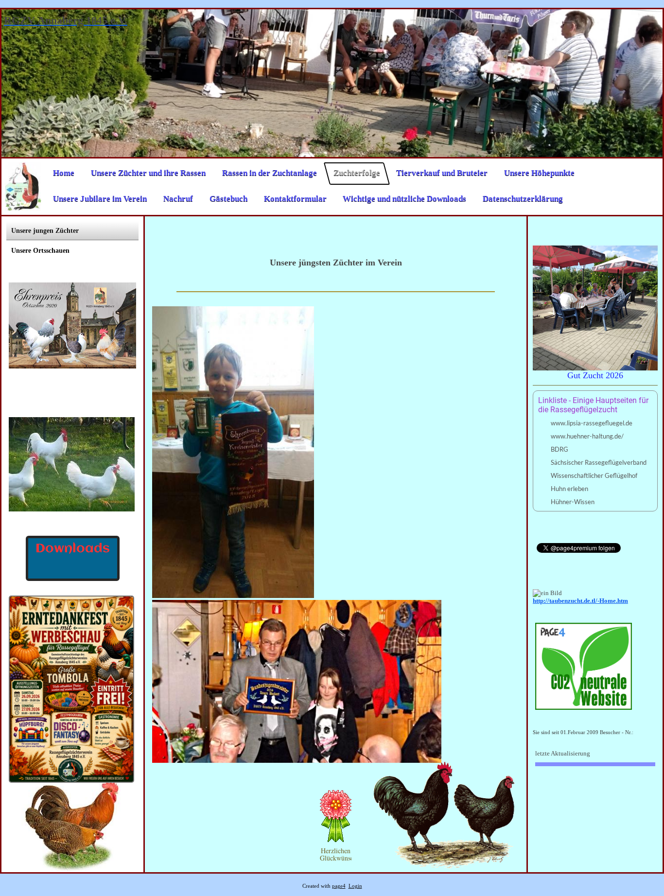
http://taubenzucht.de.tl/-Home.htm (580, 600)
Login (355, 886)
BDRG (559, 449)
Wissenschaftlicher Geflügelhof (594, 475)
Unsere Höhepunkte (539, 173)
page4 (339, 886)
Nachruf (178, 198)
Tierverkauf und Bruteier (442, 173)
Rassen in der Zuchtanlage (269, 173)
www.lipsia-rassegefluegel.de (591, 423)
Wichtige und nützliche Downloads (404, 198)
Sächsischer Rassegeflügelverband (599, 462)
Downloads (72, 549)
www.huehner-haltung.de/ (587, 436)
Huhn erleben (569, 488)
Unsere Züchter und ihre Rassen (148, 173)
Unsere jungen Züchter (45, 230)
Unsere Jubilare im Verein (100, 198)
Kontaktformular (294, 198)
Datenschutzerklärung (523, 198)
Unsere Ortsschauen (40, 250)
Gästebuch (228, 198)
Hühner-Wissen (572, 502)
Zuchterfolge (356, 173)
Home (63, 173)
